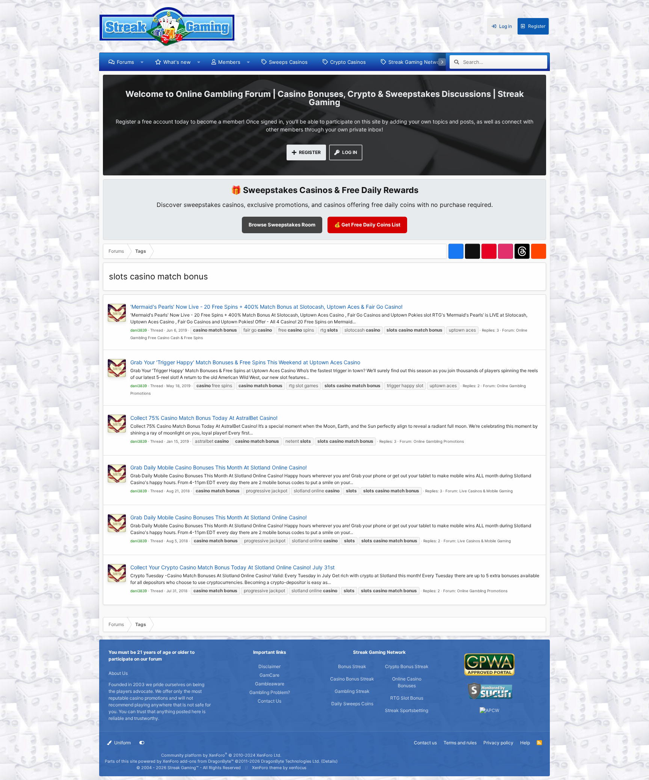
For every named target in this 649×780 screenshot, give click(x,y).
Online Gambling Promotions (439, 441)
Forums (125, 62)
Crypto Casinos (348, 62)
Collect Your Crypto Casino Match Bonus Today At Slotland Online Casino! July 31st (232, 567)
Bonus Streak (352, 666)
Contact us (425, 742)
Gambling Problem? (269, 692)
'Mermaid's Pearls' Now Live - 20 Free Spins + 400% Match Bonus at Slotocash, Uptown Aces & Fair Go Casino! (266, 306)
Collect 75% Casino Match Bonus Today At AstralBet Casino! (204, 418)
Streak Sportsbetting (406, 710)
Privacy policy (498, 742)
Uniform (122, 742)
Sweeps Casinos (288, 62)
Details (329, 761)
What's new (177, 62)
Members (229, 62)
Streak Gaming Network (416, 62)
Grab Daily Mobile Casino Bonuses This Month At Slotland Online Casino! (218, 467)
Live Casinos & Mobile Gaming (486, 491)
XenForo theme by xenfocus (279, 767)
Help (525, 742)
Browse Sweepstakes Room (282, 225)
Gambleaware (269, 683)
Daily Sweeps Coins (352, 703)
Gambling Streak (352, 691)
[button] (142, 62)
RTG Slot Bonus (406, 698)
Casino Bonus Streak (352, 679)
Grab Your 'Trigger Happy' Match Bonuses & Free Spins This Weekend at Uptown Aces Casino (245, 362)
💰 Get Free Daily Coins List (367, 225)
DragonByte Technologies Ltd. (290, 761)
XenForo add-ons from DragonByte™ (198, 761)
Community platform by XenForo (221, 755)
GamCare (269, 675)
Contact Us (269, 701)
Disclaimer (269, 666)
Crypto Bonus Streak (407, 666)
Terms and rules (460, 742)
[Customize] (142, 742)
